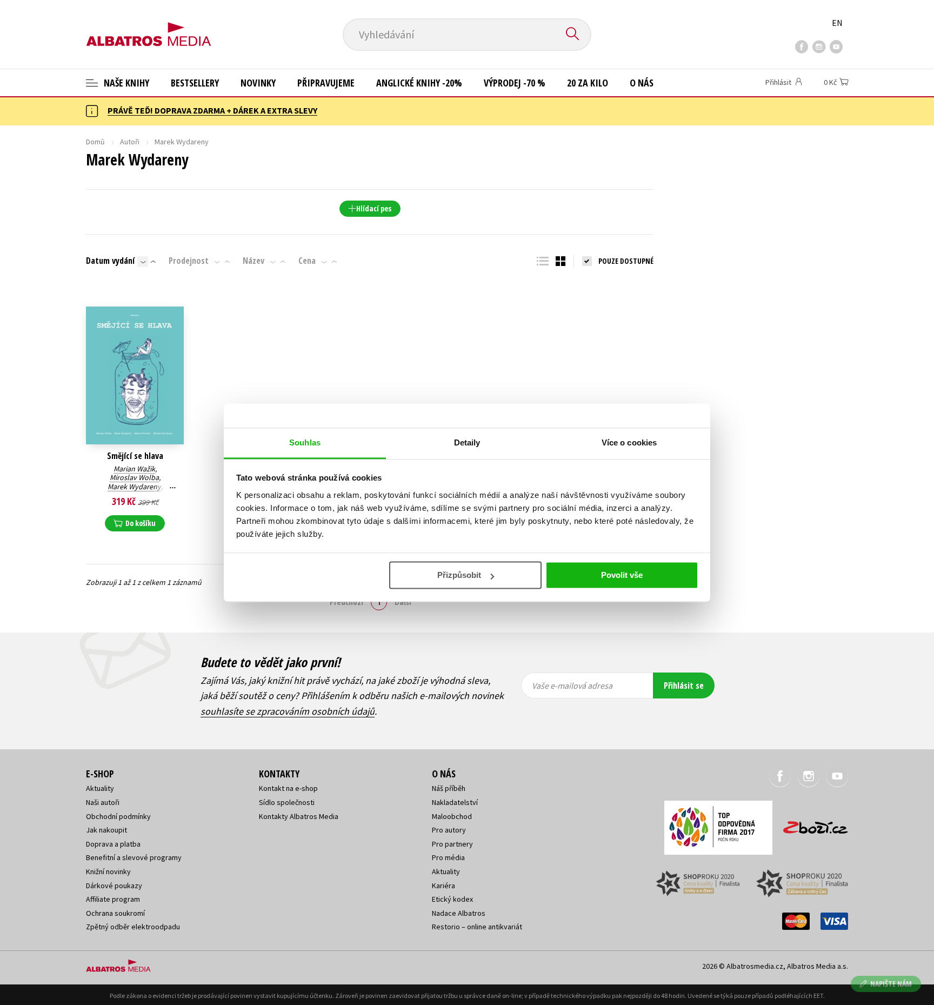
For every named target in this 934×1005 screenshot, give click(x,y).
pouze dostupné (625, 261)
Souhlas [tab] (305, 442)
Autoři (129, 142)
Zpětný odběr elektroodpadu (133, 926)
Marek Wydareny (134, 486)
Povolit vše (622, 575)
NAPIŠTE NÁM (891, 984)
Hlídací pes (373, 208)
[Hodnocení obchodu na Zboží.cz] (810, 824)
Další (403, 601)
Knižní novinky (108, 871)
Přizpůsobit (459, 575)
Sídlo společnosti (287, 802)
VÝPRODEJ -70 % (514, 82)
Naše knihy (125, 82)
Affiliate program (113, 899)
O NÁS (641, 82)
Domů (95, 142)
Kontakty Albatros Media (298, 816)
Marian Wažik (134, 469)
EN (837, 22)
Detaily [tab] (467, 442)
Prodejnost (189, 260)
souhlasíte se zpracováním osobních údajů (288, 711)
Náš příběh (448, 788)
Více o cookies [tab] (629, 442)
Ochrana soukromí (115, 913)
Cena (307, 260)
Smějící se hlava (135, 456)
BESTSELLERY (195, 82)
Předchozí (346, 601)
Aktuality (100, 788)
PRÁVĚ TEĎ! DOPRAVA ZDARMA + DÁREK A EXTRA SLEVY (212, 110)
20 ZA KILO (587, 82)
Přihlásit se (684, 685)
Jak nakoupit (106, 830)
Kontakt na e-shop (288, 788)
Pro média (448, 857)
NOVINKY (258, 82)
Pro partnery (452, 844)
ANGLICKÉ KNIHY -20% (419, 82)
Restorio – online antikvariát (477, 926)
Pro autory (449, 830)
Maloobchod (452, 816)
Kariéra (443, 885)
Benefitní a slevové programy (134, 857)
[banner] (148, 25)
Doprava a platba (113, 844)
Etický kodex (452, 899)
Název (253, 260)
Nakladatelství (455, 802)
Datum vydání (110, 260)
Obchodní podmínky (118, 816)
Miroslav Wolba (134, 477)
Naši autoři (102, 802)
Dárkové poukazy (114, 885)
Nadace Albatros (458, 913)
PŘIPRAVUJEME (326, 82)
